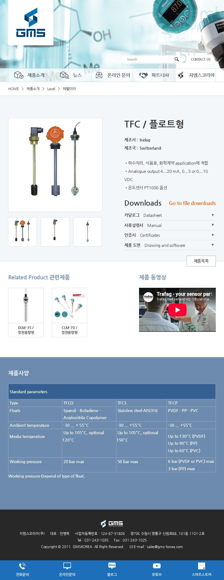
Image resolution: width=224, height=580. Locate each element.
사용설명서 (169, 224)
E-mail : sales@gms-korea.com (158, 547)
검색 (178, 59)
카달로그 (169, 215)
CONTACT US (201, 59)
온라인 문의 (118, 75)
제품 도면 (169, 244)
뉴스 (77, 75)
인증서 (169, 235)
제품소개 (36, 75)
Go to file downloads (192, 203)
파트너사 (160, 75)
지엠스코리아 (202, 75)
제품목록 (201, 261)
